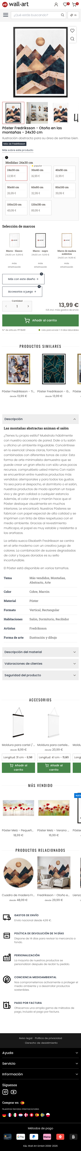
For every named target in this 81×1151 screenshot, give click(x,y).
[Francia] (10, 1115)
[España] (37, 1115)
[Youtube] (14, 1092)
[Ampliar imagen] (72, 39)
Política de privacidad (48, 1038)
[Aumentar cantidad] (28, 306)
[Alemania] (4, 1115)
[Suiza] (32, 1115)
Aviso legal (25, 1038)
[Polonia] (48, 1115)
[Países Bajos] (21, 1115)
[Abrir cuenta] (56, 4)
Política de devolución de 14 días (39, 933)
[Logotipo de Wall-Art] (15, 4)
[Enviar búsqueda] (62, 15)
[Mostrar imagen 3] (61, 113)
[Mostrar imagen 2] (37, 113)
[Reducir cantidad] (6, 306)
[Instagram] (5, 1092)
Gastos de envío (26, 915)
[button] (40, 62)
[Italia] (15, 1115)
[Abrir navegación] (5, 15)
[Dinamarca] (26, 1115)
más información (14, 265)
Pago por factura (28, 1003)
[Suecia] (42, 1115)
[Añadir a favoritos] (72, 31)
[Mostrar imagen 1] (13, 113)
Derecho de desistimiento (41, 1043)
